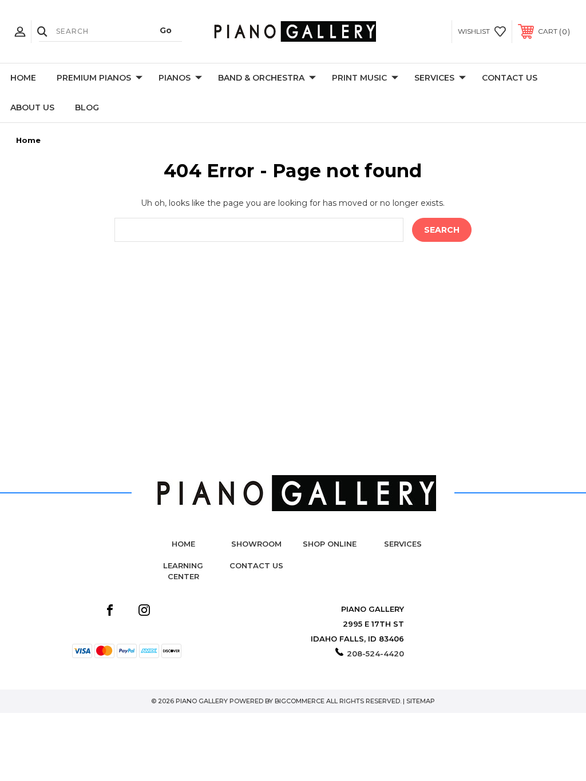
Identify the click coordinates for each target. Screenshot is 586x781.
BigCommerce (299, 701)
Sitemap (420, 701)
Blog (87, 107)
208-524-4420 (375, 653)
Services (434, 78)
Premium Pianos (94, 78)
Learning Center (183, 570)
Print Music (359, 78)
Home (23, 78)
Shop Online (330, 543)
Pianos (175, 78)
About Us (32, 107)
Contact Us (509, 78)
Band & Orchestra (261, 78)
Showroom (256, 543)
